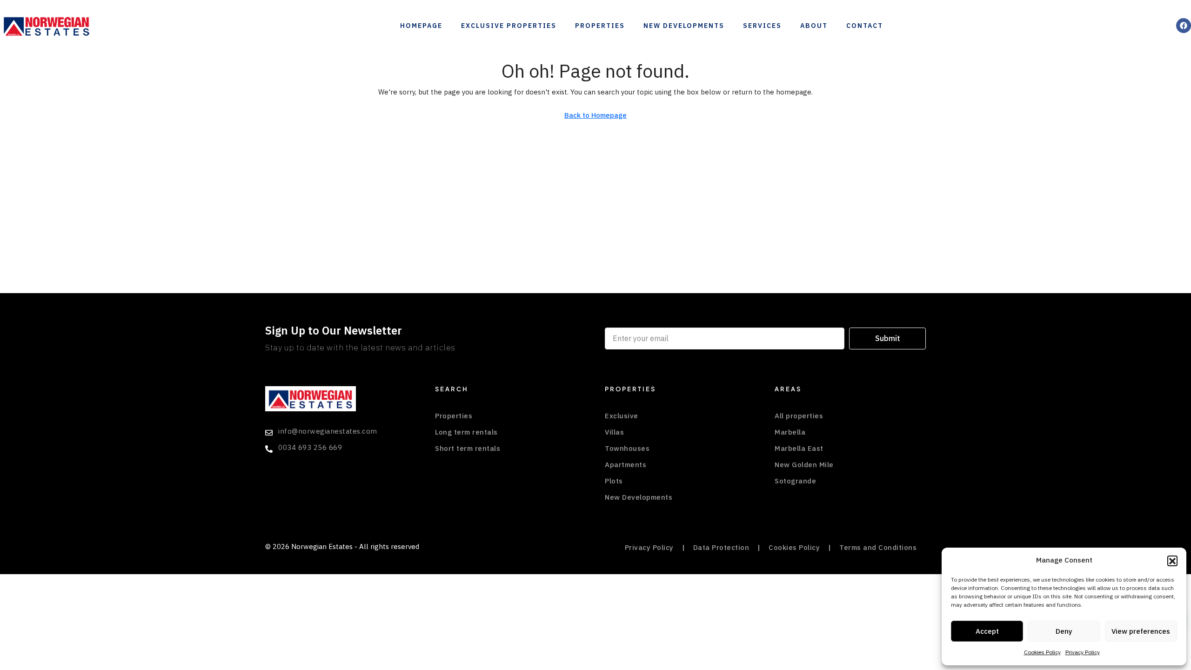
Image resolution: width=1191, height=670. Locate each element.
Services (762, 26)
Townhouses (627, 448)
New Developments (683, 26)
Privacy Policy (1082, 652)
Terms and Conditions (878, 548)
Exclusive (621, 416)
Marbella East (799, 448)
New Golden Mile (804, 465)
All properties (799, 416)
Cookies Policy (1042, 652)
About (814, 26)
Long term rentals (466, 432)
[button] (1172, 560)
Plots (614, 481)
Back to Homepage (595, 115)
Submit (887, 338)
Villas (614, 432)
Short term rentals (467, 448)
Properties (600, 26)
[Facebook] (1183, 25)
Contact (864, 26)
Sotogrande (795, 481)
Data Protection (721, 548)
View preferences (1140, 631)
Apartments (625, 465)
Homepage (421, 26)
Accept (987, 631)
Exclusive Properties (508, 26)
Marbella (790, 432)
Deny (1064, 631)
